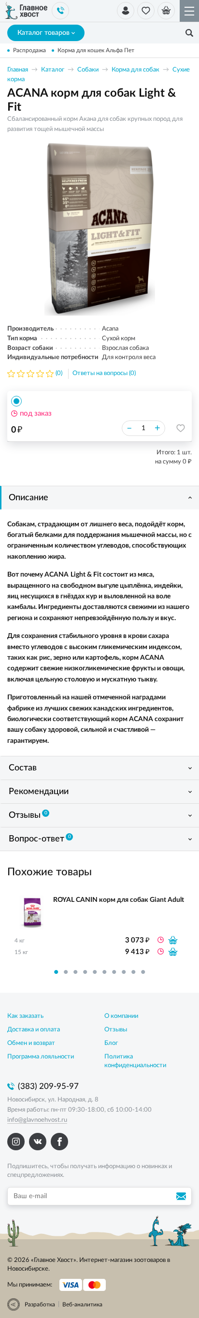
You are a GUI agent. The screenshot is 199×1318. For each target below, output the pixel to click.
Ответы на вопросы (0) (104, 373)
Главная (17, 70)
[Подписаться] (182, 1196)
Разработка (40, 1304)
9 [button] (133, 972)
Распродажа (29, 50)
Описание (28, 497)
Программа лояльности (40, 1057)
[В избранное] (180, 428)
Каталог (52, 70)
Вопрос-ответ (40, 839)
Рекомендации (39, 791)
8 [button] (124, 972)
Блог (111, 1043)
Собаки (88, 70)
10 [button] (143, 972)
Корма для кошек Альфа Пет (95, 50)
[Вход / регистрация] (125, 10)
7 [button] (114, 972)
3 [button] (75, 972)
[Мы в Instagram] (16, 1141)
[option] (99, 229)
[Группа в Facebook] (59, 1141)
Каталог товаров (43, 32)
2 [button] (66, 972)
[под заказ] (173, 940)
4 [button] (85, 972)
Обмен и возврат (31, 1043)
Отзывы (28, 815)
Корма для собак (135, 70)
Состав (23, 768)
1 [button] (56, 972)
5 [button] (95, 972)
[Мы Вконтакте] (37, 1141)
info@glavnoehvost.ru (37, 1120)
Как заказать (25, 1016)
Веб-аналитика (82, 1304)
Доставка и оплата (33, 1030)
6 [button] (104, 972)
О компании (121, 1016)
